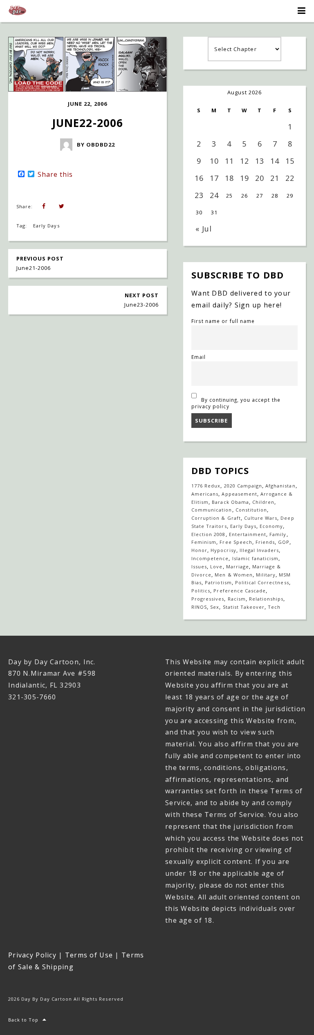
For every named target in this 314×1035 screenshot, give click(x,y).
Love (216, 566)
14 (274, 161)
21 (274, 178)
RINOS (199, 607)
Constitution (251, 510)
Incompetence (210, 558)
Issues (199, 566)
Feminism (203, 542)
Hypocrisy (223, 550)
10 (214, 161)
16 (199, 178)
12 (244, 161)
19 (244, 178)
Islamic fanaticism (255, 558)
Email (198, 357)
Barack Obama (230, 502)
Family (277, 534)
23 (199, 195)
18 (229, 178)
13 (259, 161)
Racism (237, 599)
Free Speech (236, 542)
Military (266, 575)
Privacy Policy (32, 954)
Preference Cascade (239, 591)
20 (259, 178)
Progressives (207, 599)
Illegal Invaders (259, 550)
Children (263, 502)
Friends (265, 542)
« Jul (203, 229)
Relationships (266, 599)
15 (289, 161)
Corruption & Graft (216, 518)
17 (214, 178)
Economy (271, 526)
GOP (283, 542)
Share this (55, 174)
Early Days (46, 226)
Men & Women (233, 575)
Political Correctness (262, 582)
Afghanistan (280, 486)
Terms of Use (89, 954)
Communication (211, 510)
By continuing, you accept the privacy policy (235, 403)
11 (229, 161)
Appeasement (239, 494)
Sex (214, 607)
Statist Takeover (244, 607)
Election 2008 (208, 534)
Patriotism (218, 582)
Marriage (237, 566)
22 (289, 178)
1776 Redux (205, 486)
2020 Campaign (243, 486)
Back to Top (23, 1020)
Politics (200, 591)
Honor (199, 550)
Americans (204, 494)
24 (214, 195)
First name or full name (223, 321)
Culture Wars (260, 518)
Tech (274, 607)
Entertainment (248, 534)
